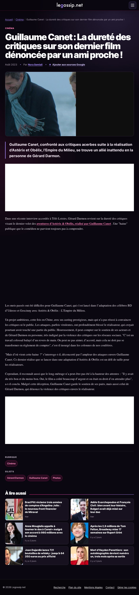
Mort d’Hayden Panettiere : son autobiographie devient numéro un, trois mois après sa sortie (109, 553)
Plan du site (74, 587)
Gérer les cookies (126, 587)
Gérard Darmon (15, 478)
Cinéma (20, 19)
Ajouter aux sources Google (68, 64)
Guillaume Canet (38, 478)
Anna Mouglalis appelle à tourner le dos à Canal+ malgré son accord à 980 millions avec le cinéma (44, 531)
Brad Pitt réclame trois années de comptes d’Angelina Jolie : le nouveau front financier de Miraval (43, 507)
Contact (110, 587)
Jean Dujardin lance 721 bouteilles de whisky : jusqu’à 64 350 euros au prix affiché (44, 553)
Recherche (59, 587)
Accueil (9, 19)
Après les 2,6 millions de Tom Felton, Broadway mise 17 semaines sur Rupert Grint (108, 529)
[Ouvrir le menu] (132, 5)
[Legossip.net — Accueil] (69, 5)
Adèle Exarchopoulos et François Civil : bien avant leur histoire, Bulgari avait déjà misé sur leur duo (110, 507)
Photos (57, 478)
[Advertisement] (69, 187)
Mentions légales (93, 587)
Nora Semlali (35, 64)
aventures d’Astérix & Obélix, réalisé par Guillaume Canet (74, 223)
